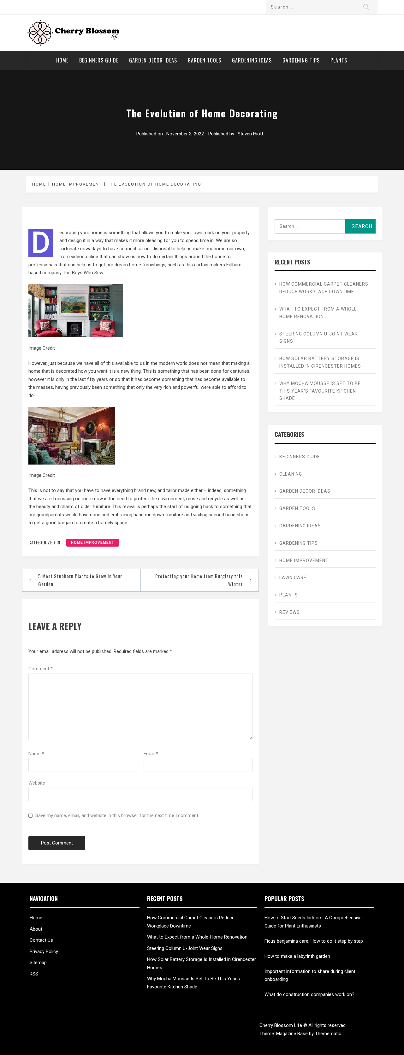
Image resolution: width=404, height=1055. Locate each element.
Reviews (289, 612)
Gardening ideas (252, 60)
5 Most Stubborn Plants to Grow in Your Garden (80, 580)
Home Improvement (92, 542)
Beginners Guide (98, 60)
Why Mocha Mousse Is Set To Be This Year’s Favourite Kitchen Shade (320, 391)
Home (62, 60)
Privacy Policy (44, 951)
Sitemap (38, 962)
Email (151, 753)
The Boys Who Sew (83, 273)
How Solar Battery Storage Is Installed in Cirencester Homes (320, 362)
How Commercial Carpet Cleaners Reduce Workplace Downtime (323, 288)
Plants (338, 60)
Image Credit (41, 348)
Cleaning (290, 474)
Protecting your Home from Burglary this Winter (199, 580)
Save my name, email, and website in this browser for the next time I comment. (117, 815)
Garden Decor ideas (153, 60)
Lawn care (292, 577)
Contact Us (41, 940)
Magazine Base (292, 1033)
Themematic (328, 1033)
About (36, 929)
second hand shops (229, 515)
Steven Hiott (250, 134)
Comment (40, 669)
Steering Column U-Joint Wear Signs (318, 337)
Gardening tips (301, 60)
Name (36, 753)
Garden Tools (204, 60)
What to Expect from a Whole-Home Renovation (319, 312)
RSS (34, 974)
